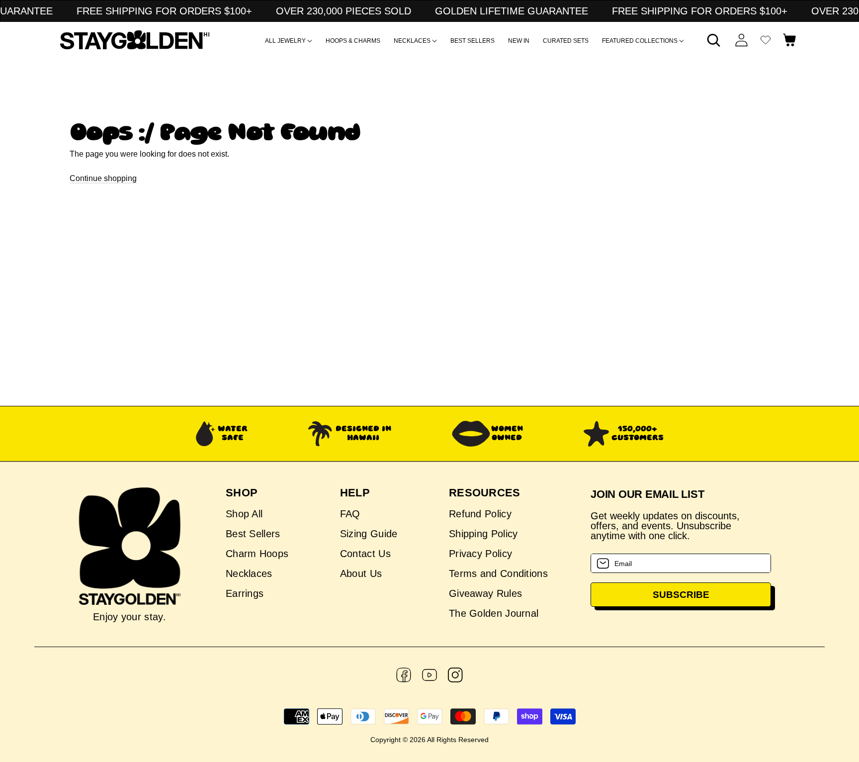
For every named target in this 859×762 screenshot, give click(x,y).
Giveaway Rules (485, 593)
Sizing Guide (369, 533)
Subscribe (681, 594)
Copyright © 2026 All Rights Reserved (429, 740)
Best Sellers (253, 533)
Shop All (244, 514)
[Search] (714, 40)
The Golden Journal (493, 613)
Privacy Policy (480, 553)
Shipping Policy (483, 533)
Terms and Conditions (498, 573)
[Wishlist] (766, 40)
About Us (361, 573)
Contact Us (365, 553)
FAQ (350, 514)
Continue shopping (103, 178)
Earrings (244, 593)
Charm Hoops (257, 553)
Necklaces (249, 573)
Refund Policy (480, 514)
